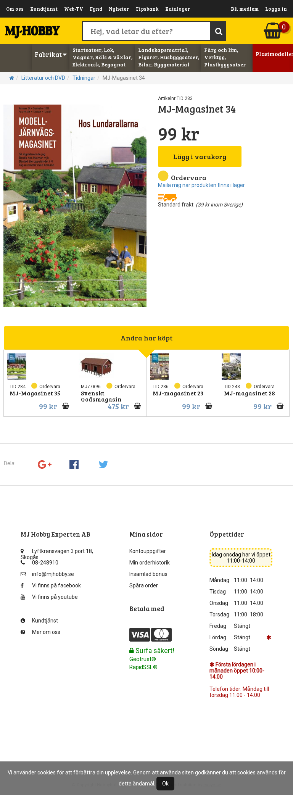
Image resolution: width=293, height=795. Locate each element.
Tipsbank (147, 8)
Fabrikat (49, 54)
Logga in (276, 8)
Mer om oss (46, 632)
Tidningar (83, 78)
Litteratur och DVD (43, 78)
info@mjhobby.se (53, 574)
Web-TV (73, 8)
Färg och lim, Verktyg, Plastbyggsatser (225, 57)
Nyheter (119, 8)
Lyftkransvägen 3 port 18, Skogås (57, 553)
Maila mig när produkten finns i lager (201, 185)
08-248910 (45, 563)
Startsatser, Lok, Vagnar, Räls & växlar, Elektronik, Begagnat (102, 57)
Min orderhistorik (149, 563)
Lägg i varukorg (199, 156)
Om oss (15, 8)
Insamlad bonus (148, 574)
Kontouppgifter (147, 551)
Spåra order (143, 585)
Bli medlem (245, 8)
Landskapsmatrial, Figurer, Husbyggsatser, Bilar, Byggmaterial (168, 57)
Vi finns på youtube (55, 597)
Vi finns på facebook (56, 585)
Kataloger (177, 8)
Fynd (96, 8)
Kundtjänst (44, 8)
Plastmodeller (273, 54)
